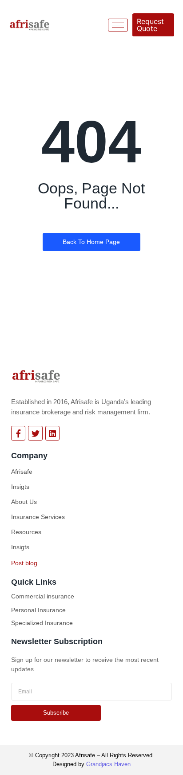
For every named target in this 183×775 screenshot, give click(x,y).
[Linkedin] (52, 433)
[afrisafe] (36, 376)
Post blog (24, 562)
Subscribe (56, 712)
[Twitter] (35, 433)
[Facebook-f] (18, 433)
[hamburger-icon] (118, 25)
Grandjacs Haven (108, 764)
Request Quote (150, 25)
